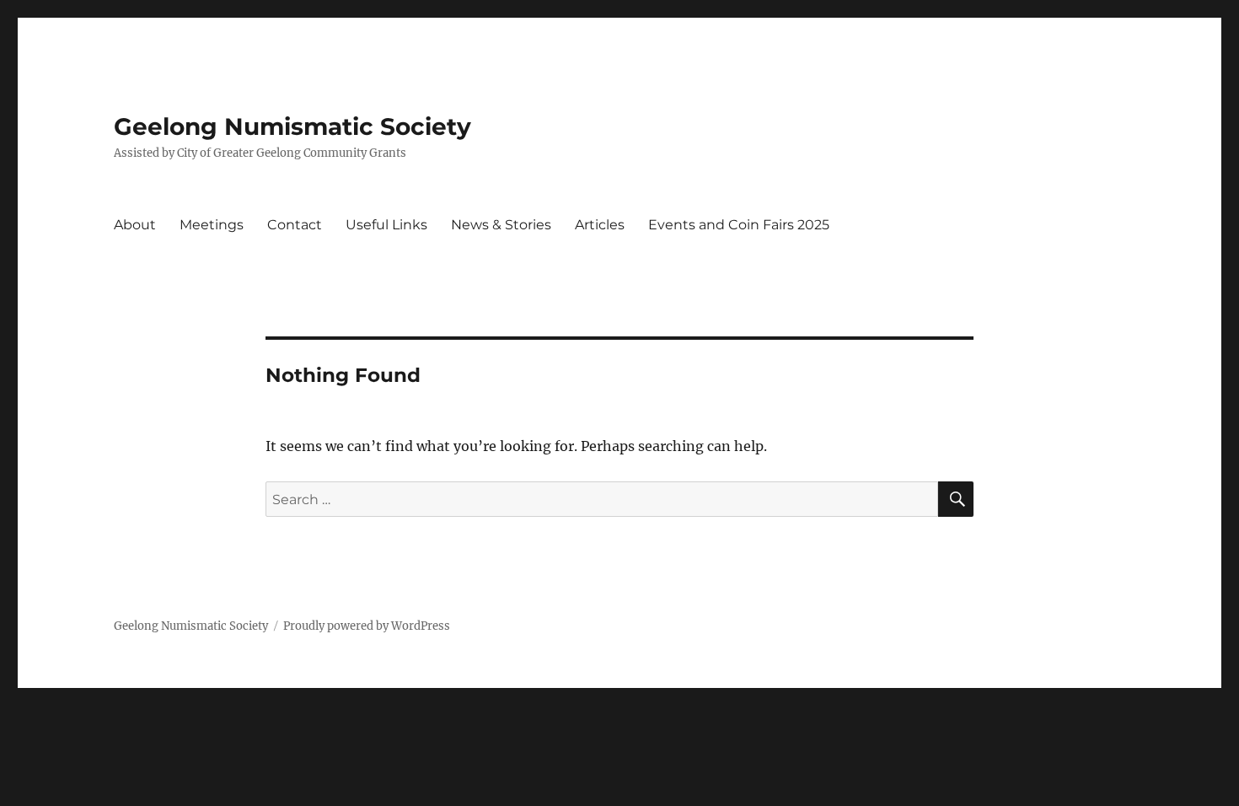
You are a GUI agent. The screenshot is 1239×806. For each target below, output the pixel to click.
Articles (600, 225)
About (135, 225)
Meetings (212, 225)
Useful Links (386, 225)
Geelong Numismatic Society (292, 126)
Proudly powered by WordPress (366, 626)
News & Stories (501, 225)
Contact (294, 225)
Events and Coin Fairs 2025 (738, 225)
